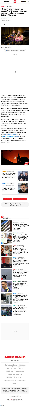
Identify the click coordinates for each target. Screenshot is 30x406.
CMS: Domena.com (19, 400)
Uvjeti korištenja (6, 389)
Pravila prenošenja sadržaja (19, 389)
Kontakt (23, 390)
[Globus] (14, 368)
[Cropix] (20, 377)
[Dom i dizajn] (10, 374)
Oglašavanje (6, 392)
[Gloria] (8, 371)
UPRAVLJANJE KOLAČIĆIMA (15, 396)
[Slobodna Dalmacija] (15, 1)
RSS (21, 392)
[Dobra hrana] (19, 371)
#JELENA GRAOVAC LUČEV (20, 199)
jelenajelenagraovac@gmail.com (10, 136)
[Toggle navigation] (2, 2)
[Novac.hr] (10, 377)
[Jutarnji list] (11, 365)
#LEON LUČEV (8, 199)
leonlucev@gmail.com (11, 134)
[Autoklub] (17, 374)
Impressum (16, 390)
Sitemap (25, 392)
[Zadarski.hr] (22, 380)
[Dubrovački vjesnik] (10, 380)
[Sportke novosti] (8, 368)
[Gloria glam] (12, 371)
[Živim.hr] (21, 368)
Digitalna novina (14, 392)
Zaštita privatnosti (8, 390)
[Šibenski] (15, 383)
